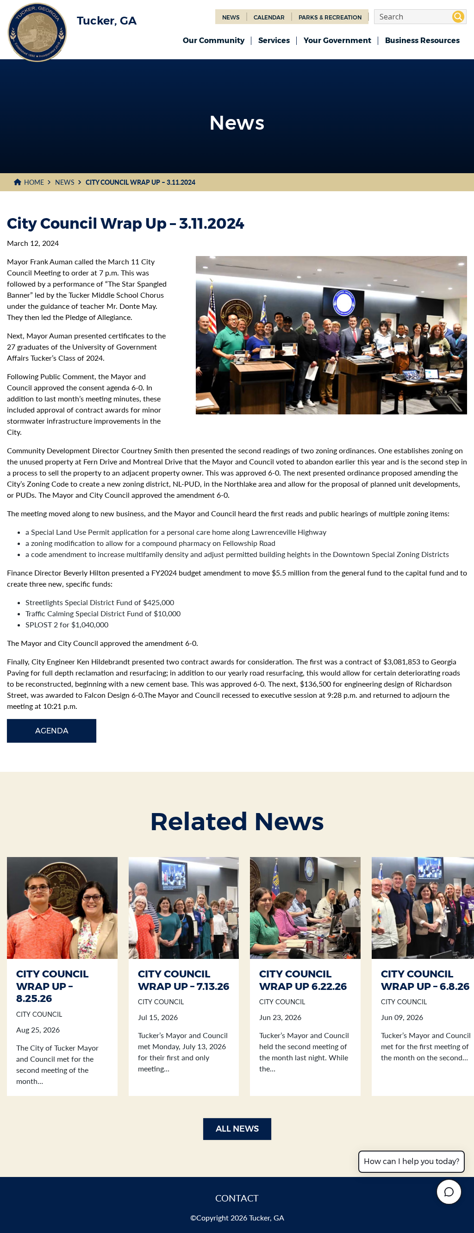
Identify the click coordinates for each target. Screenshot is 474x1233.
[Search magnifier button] (458, 17)
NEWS (231, 17)
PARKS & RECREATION (330, 17)
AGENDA (52, 730)
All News (237, 1129)
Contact (237, 1197)
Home (34, 182)
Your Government (337, 40)
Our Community (213, 40)
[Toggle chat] (449, 1191)
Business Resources (422, 40)
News (65, 182)
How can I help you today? (411, 1161)
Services (274, 40)
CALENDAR (269, 17)
